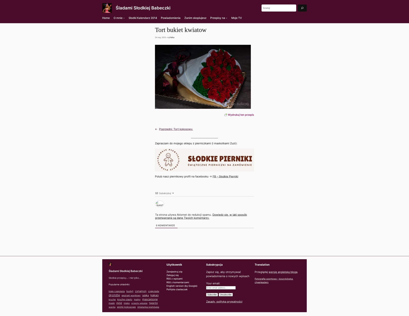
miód (119, 303)
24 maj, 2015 (160, 37)
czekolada (153, 291)
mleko (127, 303)
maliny (137, 299)
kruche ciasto (124, 299)
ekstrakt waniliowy (131, 295)
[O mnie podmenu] (124, 18)
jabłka (145, 295)
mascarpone (150, 299)
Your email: (213, 283)
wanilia (112, 307)
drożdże (114, 295)
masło (112, 303)
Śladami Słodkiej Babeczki (143, 8)
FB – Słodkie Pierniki (225, 176)
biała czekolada (117, 291)
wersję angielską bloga (283, 272)
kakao (154, 295)
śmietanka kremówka (148, 307)
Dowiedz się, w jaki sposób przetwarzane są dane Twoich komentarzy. (201, 216)
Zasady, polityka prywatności (224, 301)
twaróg (153, 303)
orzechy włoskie (139, 303)
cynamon (141, 291)
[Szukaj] (302, 7)
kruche (112, 299)
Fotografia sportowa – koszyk (271, 278)
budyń (129, 291)
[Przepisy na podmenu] (226, 18)
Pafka (172, 37)
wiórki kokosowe (126, 306)
